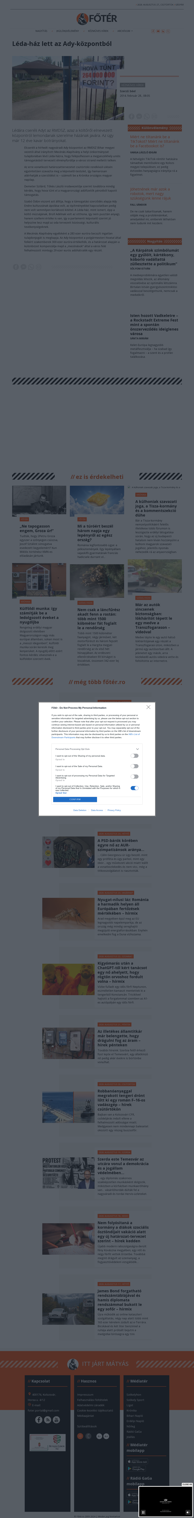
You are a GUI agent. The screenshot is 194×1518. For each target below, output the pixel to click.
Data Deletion (79, 810)
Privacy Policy (114, 810)
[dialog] (97, 759)
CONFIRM (75, 799)
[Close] (149, 708)
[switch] (135, 756)
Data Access (97, 810)
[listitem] (97, 749)
